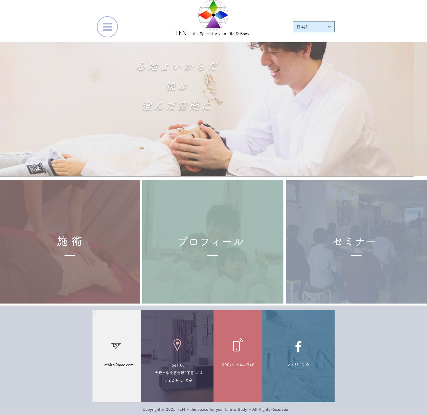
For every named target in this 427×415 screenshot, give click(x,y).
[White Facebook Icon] (298, 346)
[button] (107, 27)
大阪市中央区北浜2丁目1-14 (178, 373)
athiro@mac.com (118, 365)
